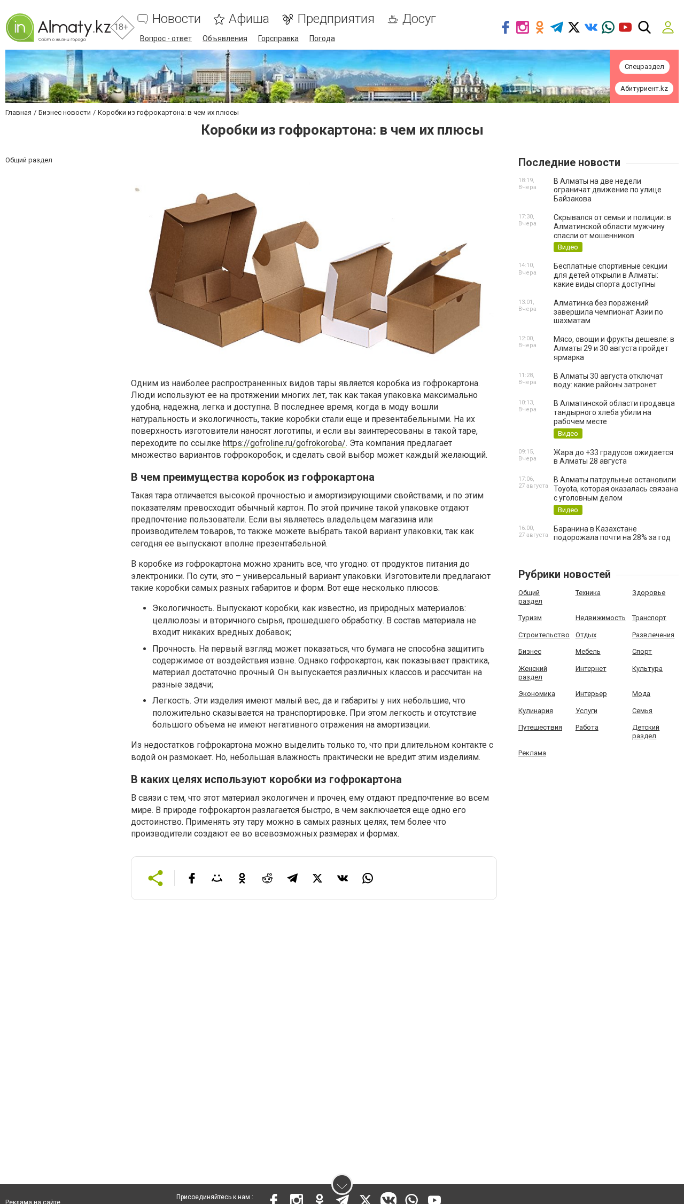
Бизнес (529, 651)
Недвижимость (601, 618)
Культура (647, 668)
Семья (642, 711)
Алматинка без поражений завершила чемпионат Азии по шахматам (608, 312)
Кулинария (535, 711)
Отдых (586, 635)
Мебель (588, 651)
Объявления (225, 38)
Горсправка (278, 38)
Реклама (532, 753)
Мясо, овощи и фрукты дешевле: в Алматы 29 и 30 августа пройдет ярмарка (614, 348)
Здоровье (648, 593)
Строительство (544, 635)
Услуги (586, 711)
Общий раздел (530, 597)
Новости (176, 19)
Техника (588, 593)
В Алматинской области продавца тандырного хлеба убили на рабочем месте (614, 412)
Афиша (249, 19)
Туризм (530, 618)
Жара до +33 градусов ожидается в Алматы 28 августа (613, 457)
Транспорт (649, 618)
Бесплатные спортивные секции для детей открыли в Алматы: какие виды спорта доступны (610, 275)
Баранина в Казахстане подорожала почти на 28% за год (612, 533)
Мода (641, 694)
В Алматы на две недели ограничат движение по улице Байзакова (608, 190)
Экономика (536, 694)
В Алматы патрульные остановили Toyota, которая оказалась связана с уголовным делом (616, 488)
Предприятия (336, 19)
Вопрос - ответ (166, 38)
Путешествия (540, 727)
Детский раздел (645, 731)
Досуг (419, 19)
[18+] (58, 27)
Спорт (642, 651)
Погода (322, 38)
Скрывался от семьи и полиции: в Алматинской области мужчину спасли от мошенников (612, 226)
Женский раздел (532, 672)
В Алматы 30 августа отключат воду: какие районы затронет (608, 380)
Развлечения (653, 635)
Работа (587, 727)
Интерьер (591, 694)
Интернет (591, 668)
